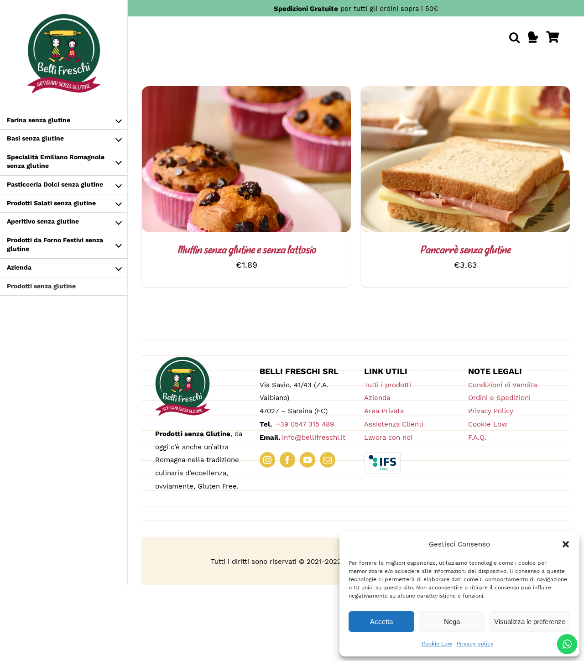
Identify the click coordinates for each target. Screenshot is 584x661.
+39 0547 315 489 (304, 424)
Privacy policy (475, 643)
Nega (452, 621)
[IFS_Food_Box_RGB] (382, 456)
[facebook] (287, 460)
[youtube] (307, 460)
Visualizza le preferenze (529, 621)
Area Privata (384, 411)
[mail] (327, 460)
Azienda (377, 398)
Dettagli (267, 161)
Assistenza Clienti (393, 424)
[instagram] (267, 460)
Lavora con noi (388, 437)
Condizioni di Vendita (502, 385)
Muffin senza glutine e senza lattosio (246, 250)
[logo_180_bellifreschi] (182, 360)
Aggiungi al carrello (441, 161)
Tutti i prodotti (387, 385)
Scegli (222, 161)
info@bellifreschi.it (313, 437)
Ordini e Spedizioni (499, 398)
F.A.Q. (477, 437)
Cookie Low (437, 643)
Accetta (381, 621)
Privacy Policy (490, 411)
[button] (565, 544)
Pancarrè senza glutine (465, 250)
